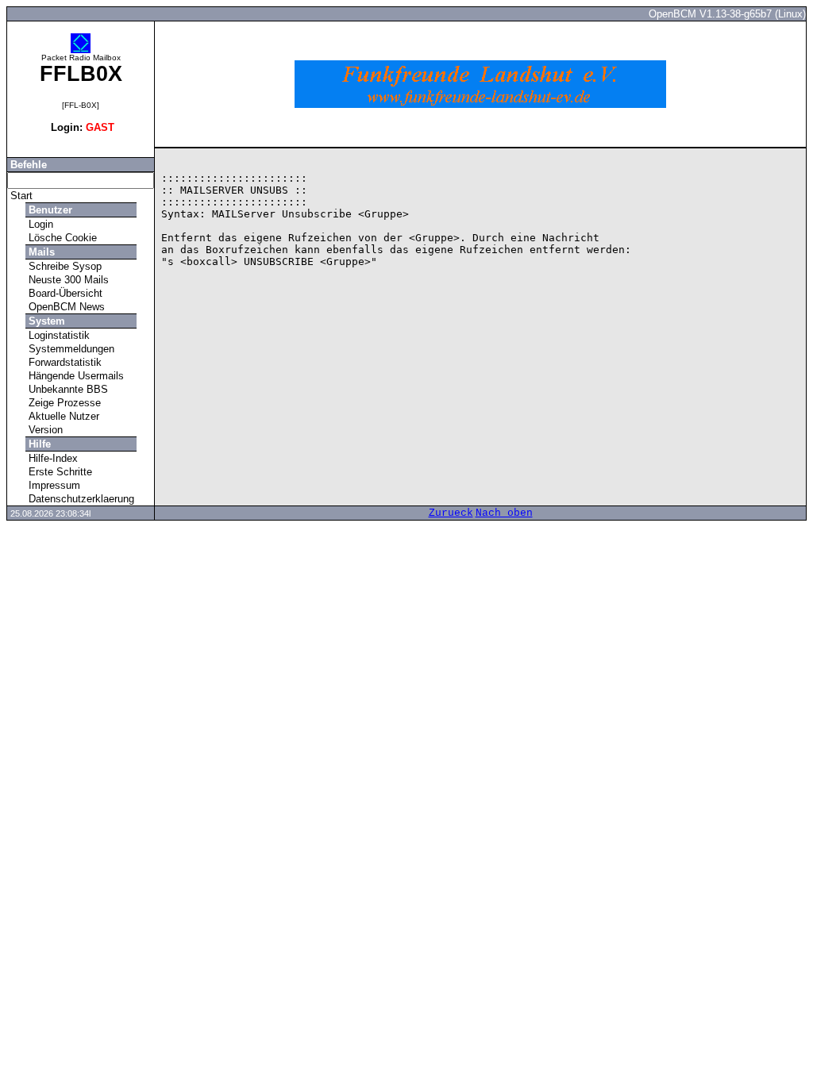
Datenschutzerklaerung (79, 499)
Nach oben (504, 513)
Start (20, 196)
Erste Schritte (58, 472)
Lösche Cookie (61, 238)
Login (39, 224)
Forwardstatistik (63, 362)
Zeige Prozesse (63, 403)
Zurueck (451, 513)
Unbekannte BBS (66, 389)
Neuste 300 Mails (67, 280)
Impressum (52, 485)
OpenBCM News (65, 307)
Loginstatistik (57, 335)
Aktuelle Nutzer (62, 416)
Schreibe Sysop (63, 266)
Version (44, 430)
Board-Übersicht (63, 293)
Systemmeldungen (69, 349)
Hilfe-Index (51, 458)
